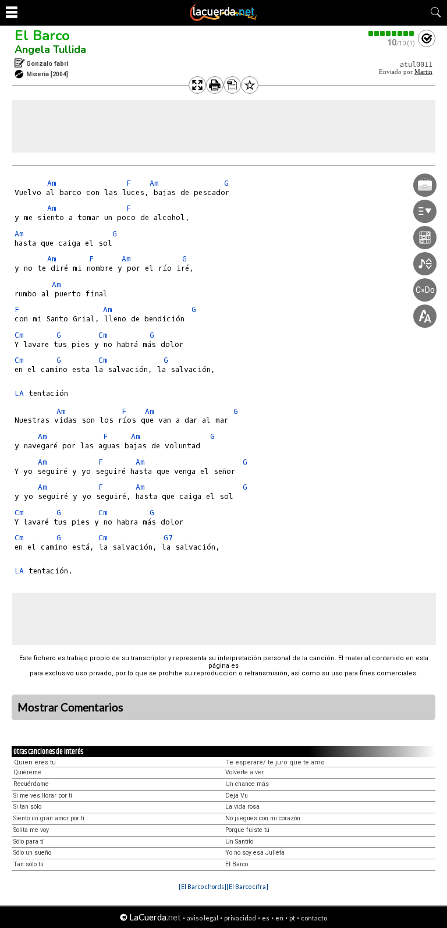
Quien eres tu (35, 762)
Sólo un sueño (32, 852)
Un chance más (247, 784)
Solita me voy (31, 830)
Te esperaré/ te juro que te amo (275, 762)
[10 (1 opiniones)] (391, 33)
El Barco (42, 35)
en (279, 918)
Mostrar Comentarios (70, 707)
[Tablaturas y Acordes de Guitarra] (223, 18)
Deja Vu (236, 795)
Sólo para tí (28, 841)
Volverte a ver (244, 772)
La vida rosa (242, 806)
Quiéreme (27, 772)
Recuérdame (31, 784)
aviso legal (202, 918)
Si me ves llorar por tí (42, 795)
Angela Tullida (50, 49)
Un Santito (239, 841)
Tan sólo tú (28, 864)
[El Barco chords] (202, 886)
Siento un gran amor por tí (48, 818)
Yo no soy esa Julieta (255, 852)
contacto (314, 918)
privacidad (240, 918)
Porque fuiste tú (247, 830)
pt (292, 918)
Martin (423, 72)
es (265, 918)
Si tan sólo (27, 806)
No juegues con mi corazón (262, 818)
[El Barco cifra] (247, 886)
